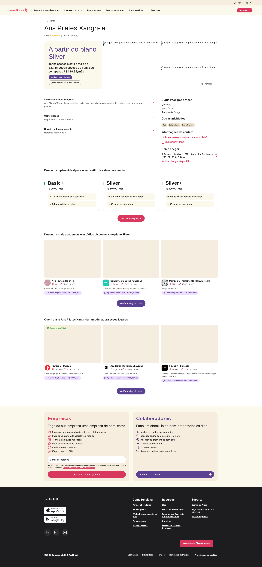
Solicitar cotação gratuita (87, 474)
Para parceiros (136, 10)
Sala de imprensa (200, 516)
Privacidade (147, 555)
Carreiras (166, 521)
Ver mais (208, 84)
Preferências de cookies (206, 555)
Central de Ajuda (199, 505)
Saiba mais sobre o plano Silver (65, 82)
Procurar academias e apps (46, 10)
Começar (243, 10)
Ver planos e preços (131, 218)
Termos (161, 555)
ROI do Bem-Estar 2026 (173, 509)
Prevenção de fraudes (179, 555)
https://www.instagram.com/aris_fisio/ (186, 137)
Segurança (133, 555)
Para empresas (94, 10)
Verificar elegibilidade (60, 77)
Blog (164, 505)
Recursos (155, 10)
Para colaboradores (115, 10)
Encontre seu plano (149, 474)
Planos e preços (71, 10)
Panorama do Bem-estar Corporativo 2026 (173, 515)
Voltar (52, 21)
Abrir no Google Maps (173, 161)
